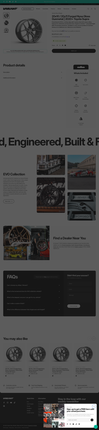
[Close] (94, 406)
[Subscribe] (92, 420)
